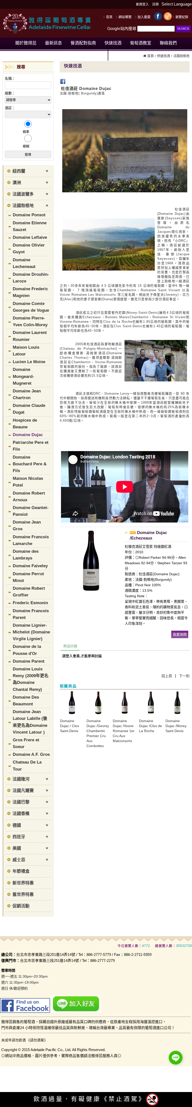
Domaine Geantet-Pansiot (30, 511)
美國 (16, 848)
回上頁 (167, 676)
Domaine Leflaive (30, 237)
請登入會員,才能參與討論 (82, 656)
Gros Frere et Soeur (26, 743)
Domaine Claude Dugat (29, 409)
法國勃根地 (23, 205)
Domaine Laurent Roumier (30, 336)
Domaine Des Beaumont (26, 700)
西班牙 (18, 836)
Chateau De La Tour (27, 765)
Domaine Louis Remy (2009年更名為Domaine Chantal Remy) (30, 679)
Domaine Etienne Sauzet (29, 226)
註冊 (155, 4)
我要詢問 (180, 634)
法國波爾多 (23, 194)
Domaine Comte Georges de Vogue (31, 307)
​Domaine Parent (28, 661)
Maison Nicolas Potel (28, 482)
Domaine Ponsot (29, 215)
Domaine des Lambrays (25, 554)
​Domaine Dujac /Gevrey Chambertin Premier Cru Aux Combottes (97, 733)
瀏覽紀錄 (181, 17)
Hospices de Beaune (25, 423)
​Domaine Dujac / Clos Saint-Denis (69, 726)
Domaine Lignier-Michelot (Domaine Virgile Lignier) (31, 632)
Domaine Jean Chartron (27, 394)
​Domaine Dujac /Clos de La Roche (150, 726)
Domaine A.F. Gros (31, 754)
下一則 (184, 676)
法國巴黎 (21, 802)
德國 (16, 825)
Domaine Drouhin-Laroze (31, 277)
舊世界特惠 (23, 894)
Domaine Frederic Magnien (30, 292)
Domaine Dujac (28, 434)
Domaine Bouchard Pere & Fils (29, 464)
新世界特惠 (23, 883)
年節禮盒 (21, 871)
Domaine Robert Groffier (29, 591)
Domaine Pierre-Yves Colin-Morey (30, 321)
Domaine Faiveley (30, 565)
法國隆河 (21, 779)
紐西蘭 (18, 171)
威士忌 (18, 859)
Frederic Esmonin (30, 602)
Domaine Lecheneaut (24, 263)
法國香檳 (21, 813)
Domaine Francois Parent (31, 614)
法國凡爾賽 (23, 790)
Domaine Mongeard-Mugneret (23, 376)
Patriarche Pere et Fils (30, 446)
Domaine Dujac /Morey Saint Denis (176, 726)
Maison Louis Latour (26, 350)
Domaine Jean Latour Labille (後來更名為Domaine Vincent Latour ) (30, 722)
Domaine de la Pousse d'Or (27, 650)
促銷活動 (21, 906)
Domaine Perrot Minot (28, 577)
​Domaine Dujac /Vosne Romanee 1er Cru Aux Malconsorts (123, 731)
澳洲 (16, 182)
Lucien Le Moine (29, 361)
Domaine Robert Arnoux (29, 496)
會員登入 (142, 4)
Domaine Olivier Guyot (29, 248)
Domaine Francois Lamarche (31, 540)
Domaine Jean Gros (27, 525)
